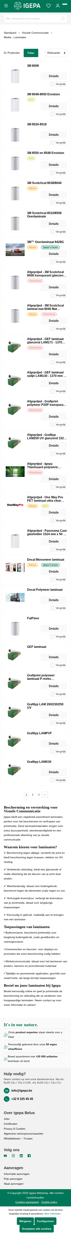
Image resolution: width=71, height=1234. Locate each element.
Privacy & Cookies (14, 1128)
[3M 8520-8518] (15, 134)
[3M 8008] (15, 75)
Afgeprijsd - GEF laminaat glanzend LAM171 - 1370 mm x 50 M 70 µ (45, 340)
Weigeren (25, 1221)
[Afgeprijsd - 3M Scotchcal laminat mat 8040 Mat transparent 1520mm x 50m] (15, 317)
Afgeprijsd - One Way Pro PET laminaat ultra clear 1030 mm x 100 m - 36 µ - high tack (45, 499)
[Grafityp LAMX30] (15, 771)
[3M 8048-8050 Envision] (15, 104)
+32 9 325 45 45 (22, 1099)
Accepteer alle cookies (36, 1228)
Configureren (45, 1221)
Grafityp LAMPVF (39, 733)
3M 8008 (33, 65)
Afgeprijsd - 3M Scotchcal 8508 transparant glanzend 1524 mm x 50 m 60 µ (46, 273)
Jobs (6, 1118)
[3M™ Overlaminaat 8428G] (15, 252)
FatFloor (33, 618)
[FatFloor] (15, 628)
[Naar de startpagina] (27, 5)
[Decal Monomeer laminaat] (15, 570)
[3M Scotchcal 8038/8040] (15, 193)
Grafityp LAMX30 (39, 761)
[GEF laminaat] (15, 656)
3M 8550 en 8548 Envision (45, 152)
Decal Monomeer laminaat (45, 559)
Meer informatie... (53, 1213)
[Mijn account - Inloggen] (57, 5)
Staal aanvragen (13, 1183)
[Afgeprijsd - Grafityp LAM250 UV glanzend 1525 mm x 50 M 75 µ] (15, 444)
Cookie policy (49, 1202)
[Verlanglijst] (48, 5)
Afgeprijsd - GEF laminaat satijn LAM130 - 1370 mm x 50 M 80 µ (46, 374)
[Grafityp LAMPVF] (15, 743)
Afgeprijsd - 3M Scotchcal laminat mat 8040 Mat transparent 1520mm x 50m (46, 307)
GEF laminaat (36, 646)
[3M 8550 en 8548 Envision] (15, 163)
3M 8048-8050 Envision (43, 94)
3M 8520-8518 (37, 124)
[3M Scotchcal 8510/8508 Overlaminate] (15, 222)
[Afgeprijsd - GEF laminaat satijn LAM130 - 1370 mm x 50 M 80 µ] (15, 382)
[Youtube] (6, 1155)
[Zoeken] (62, 18)
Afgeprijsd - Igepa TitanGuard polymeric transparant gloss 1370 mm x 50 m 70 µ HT (46, 465)
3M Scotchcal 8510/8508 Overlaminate (44, 214)
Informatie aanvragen (17, 1173)
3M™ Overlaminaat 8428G (45, 242)
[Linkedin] (21, 1155)
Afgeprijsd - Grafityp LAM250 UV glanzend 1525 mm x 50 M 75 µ (46, 436)
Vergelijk (61, 83)
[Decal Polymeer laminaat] (15, 599)
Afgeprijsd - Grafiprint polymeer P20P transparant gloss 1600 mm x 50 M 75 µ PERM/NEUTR (46, 403)
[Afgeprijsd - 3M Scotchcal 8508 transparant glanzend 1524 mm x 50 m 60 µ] (15, 284)
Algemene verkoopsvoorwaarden (23, 1133)
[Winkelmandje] (64, 4)
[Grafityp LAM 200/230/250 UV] (15, 714)
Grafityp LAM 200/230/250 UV (45, 706)
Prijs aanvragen (13, 1178)
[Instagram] (14, 1155)
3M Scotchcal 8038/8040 (44, 183)
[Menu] (7, 5)
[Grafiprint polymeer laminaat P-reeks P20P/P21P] (15, 685)
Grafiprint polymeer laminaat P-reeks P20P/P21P (41, 677)
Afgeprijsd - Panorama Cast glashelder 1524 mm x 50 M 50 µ (47, 532)
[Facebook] (29, 1155)
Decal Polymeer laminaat (44, 589)
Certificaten (10, 1123)
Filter (31, 52)
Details (54, 76)
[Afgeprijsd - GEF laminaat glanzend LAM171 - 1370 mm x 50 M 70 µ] (15, 351)
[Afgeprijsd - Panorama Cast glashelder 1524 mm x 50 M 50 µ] (15, 540)
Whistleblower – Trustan (18, 1138)
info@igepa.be (21, 1090)
